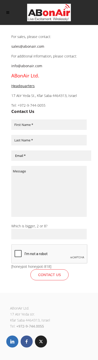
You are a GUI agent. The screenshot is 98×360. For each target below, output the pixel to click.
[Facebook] (27, 342)
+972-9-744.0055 (30, 326)
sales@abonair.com (27, 46)
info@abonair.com (26, 65)
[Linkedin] (12, 342)
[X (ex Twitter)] (41, 342)
